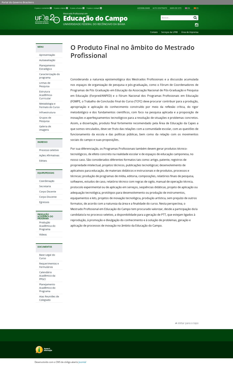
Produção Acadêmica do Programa (47, 226)
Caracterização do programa (49, 76)
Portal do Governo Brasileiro (18, 2)
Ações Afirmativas (49, 155)
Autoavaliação (47, 60)
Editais (43, 160)
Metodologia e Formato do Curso (49, 105)
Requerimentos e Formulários (49, 265)
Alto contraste (160, 8)
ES (197, 8)
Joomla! (82, 362)
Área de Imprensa (189, 32)
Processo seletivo (49, 150)
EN (189, 8)
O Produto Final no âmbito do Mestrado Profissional (132, 51)
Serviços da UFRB (169, 32)
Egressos (44, 202)
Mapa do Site (175, 8)
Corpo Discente (48, 196)
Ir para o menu (61, 8)
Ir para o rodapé (94, 8)
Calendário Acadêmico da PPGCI (47, 276)
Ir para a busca (77, 8)
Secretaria (45, 186)
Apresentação (47, 54)
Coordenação (46, 181)
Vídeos (43, 234)
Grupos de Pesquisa (45, 119)
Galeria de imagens (45, 128)
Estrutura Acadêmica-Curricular (46, 95)
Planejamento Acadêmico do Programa (47, 288)
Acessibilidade (143, 8)
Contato (154, 32)
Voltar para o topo (187, 323)
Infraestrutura (47, 112)
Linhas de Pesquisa (44, 84)
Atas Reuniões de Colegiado (49, 298)
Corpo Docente (47, 191)
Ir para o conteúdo (43, 8)
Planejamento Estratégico (47, 67)
